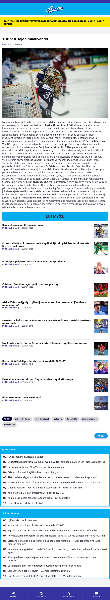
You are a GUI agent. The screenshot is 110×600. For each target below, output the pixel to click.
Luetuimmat (12, 513)
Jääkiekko (57, 419)
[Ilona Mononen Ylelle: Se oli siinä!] (101, 403)
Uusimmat (11, 449)
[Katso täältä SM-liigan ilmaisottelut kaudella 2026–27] (101, 367)
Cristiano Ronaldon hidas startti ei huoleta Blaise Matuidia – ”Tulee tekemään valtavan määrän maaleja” (54, 542)
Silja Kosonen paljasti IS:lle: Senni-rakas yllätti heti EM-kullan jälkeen (44, 576)
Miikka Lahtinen (10, 228)
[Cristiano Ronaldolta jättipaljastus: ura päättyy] (101, 290)
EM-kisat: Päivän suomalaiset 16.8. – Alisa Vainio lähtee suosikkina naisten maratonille (46, 322)
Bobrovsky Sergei (22, 419)
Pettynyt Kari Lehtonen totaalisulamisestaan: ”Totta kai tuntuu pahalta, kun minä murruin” (57, 535)
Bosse (5, 44)
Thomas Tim (9, 424)
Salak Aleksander (89, 419)
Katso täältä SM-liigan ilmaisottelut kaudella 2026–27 (34, 361)
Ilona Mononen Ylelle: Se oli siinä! (22, 397)
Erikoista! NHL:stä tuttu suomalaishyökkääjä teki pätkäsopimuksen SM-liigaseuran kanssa (45, 245)
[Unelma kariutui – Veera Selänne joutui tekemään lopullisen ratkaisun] (101, 348)
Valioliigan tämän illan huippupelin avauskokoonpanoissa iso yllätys (44, 565)
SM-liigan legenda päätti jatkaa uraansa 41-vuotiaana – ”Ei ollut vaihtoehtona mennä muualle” (53, 559)
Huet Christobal (42, 419)
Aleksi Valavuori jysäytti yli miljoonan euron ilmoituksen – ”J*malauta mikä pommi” (44, 304)
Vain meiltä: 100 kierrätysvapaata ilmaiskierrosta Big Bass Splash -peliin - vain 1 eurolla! (53, 22)
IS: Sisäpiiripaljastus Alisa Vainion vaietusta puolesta (33, 261)
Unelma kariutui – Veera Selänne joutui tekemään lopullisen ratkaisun (44, 343)
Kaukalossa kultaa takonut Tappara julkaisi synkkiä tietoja (37, 379)
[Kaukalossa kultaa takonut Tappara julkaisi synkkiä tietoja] (101, 385)
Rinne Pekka (72, 419)
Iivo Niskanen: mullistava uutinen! (23, 225)
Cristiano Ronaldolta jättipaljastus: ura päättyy (30, 284)
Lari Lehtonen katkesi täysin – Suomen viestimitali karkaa (39, 570)
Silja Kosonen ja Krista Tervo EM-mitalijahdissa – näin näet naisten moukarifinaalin (52, 530)
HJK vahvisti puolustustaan (22, 520)
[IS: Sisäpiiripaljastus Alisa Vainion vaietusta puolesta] (101, 267)
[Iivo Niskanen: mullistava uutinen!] (101, 231)
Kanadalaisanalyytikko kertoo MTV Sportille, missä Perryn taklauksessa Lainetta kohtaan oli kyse (57, 551)
